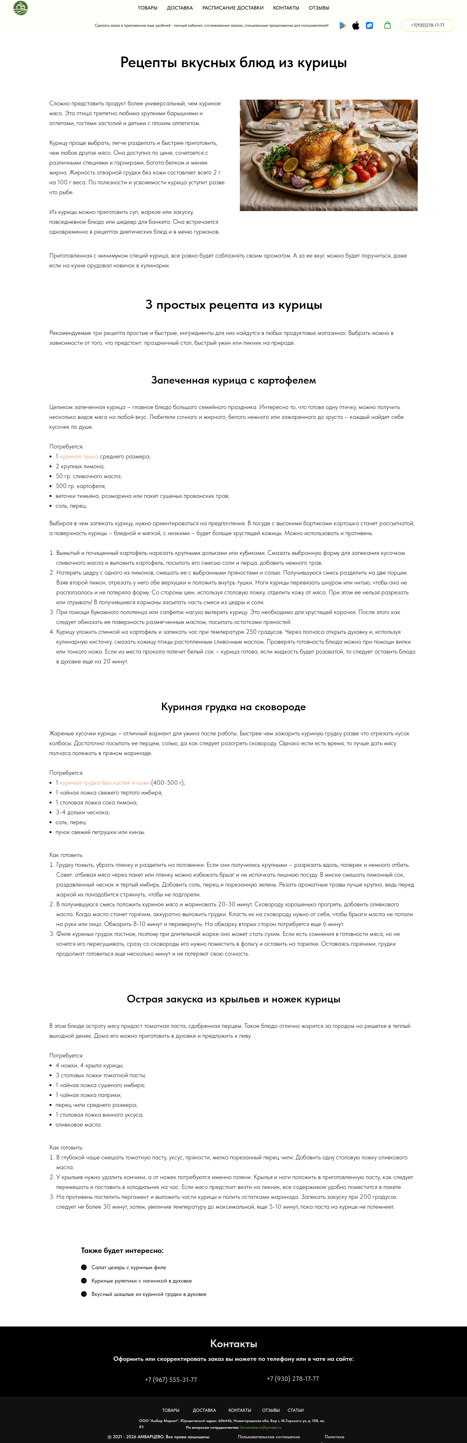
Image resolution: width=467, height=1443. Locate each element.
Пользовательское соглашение (269, 1436)
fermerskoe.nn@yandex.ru (260, 1427)
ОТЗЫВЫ (319, 8)
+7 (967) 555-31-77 (171, 1379)
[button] (387, 25)
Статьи (296, 1410)
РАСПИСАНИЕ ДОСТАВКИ (233, 8)
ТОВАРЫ (148, 8)
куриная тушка (79, 456)
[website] (343, 25)
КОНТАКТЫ (286, 8)
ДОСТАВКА (180, 8)
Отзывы (271, 1410)
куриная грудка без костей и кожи (105, 782)
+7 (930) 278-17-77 (293, 1379)
